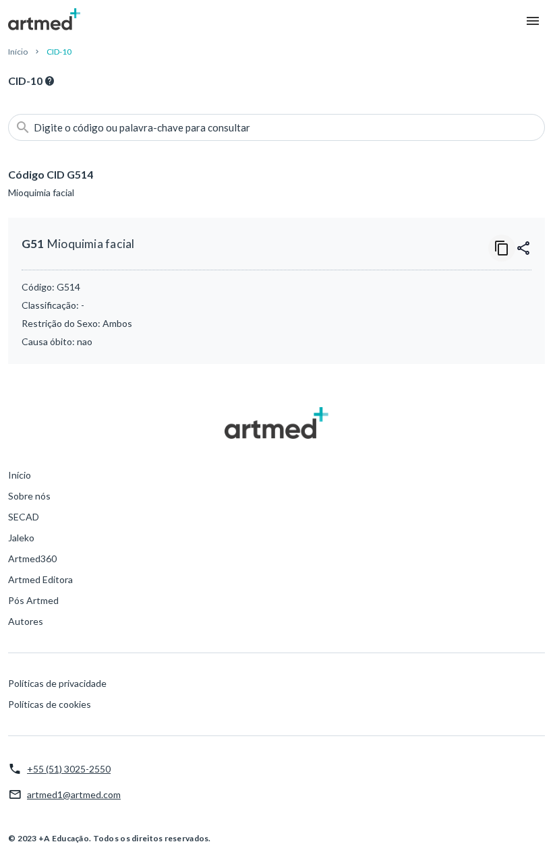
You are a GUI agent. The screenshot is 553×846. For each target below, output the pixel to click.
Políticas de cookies (49, 704)
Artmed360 (32, 558)
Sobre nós (29, 496)
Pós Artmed (33, 600)
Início (18, 52)
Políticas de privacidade (57, 683)
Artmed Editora (40, 579)
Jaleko (21, 537)
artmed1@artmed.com (74, 794)
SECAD (23, 516)
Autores (25, 621)
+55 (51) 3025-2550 (69, 769)
